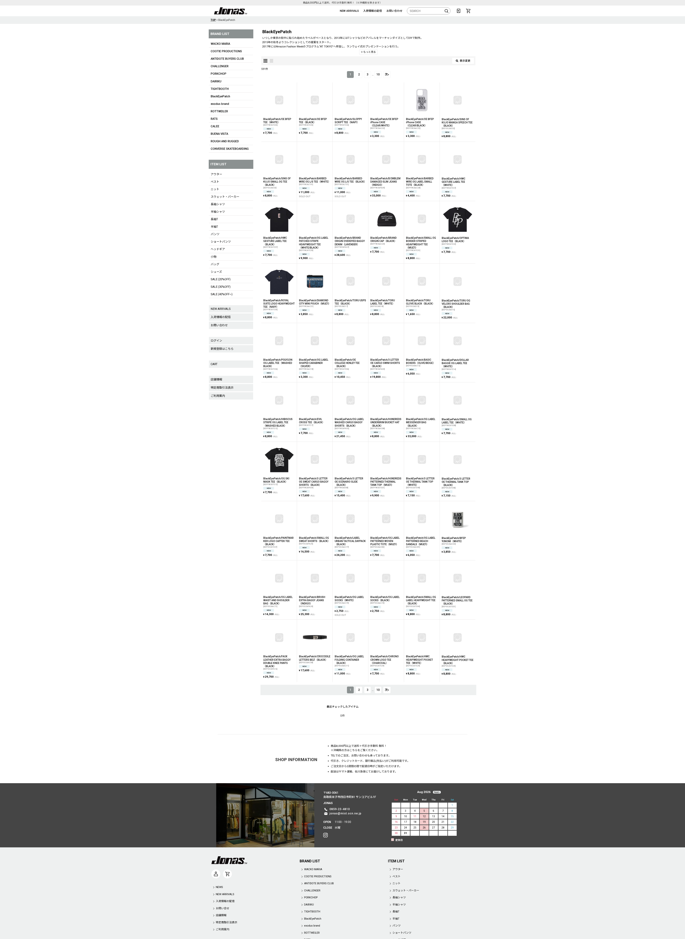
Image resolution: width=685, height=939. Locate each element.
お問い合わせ (394, 10)
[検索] (446, 11)
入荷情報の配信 (372, 10)
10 (378, 74)
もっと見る (369, 51)
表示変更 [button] (465, 60)
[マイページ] (215, 873)
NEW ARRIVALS (349, 10)
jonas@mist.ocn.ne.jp (345, 813)
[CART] (468, 11)
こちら (353, 750)
